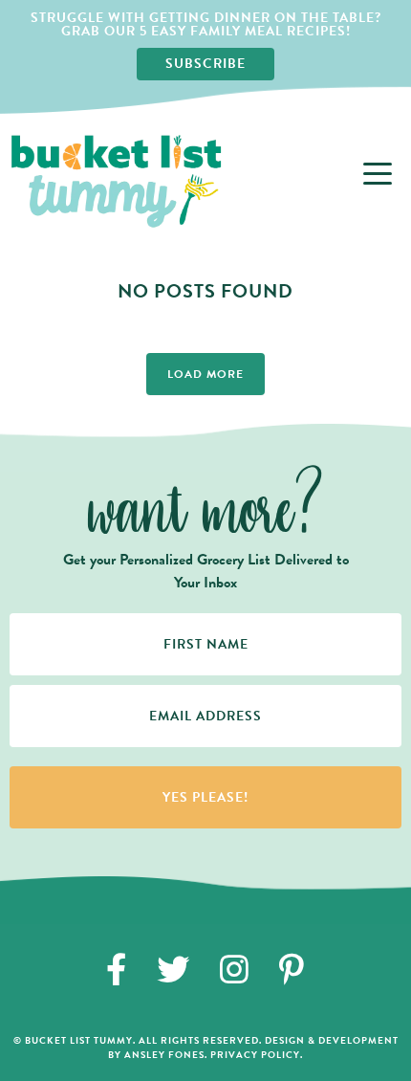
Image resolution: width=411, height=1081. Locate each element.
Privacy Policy (255, 1055)
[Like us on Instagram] (234, 969)
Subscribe (205, 64)
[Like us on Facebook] (116, 969)
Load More (205, 374)
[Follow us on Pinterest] (292, 969)
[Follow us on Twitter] (173, 969)
